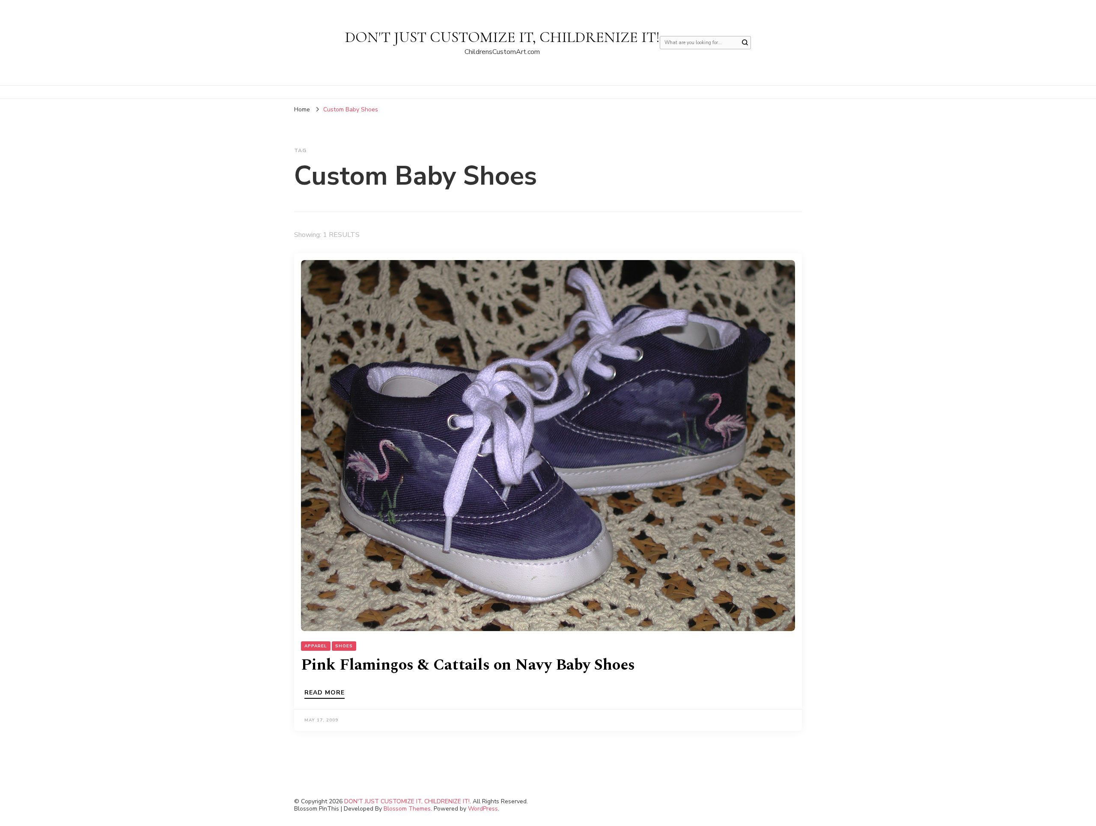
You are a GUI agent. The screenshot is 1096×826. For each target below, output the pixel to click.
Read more (324, 693)
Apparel (315, 646)
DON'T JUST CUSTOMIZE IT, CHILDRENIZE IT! (502, 37)
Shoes (344, 646)
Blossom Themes (407, 809)
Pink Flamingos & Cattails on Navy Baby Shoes (468, 665)
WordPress (483, 809)
